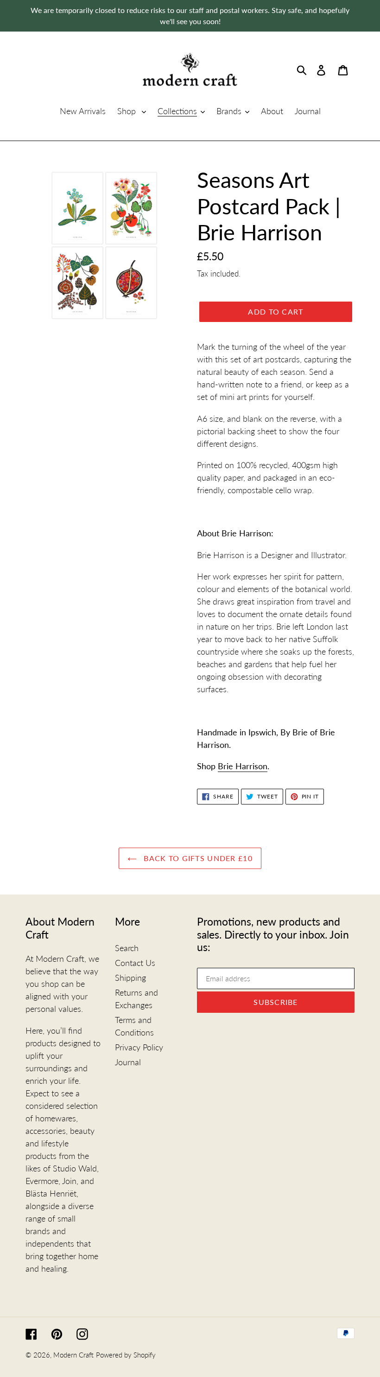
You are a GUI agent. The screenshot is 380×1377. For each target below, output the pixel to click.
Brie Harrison (242, 766)
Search (127, 948)
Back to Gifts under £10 (197, 858)
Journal (128, 1062)
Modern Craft (73, 1355)
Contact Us (135, 963)
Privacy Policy (139, 1047)
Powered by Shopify (126, 1355)
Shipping (130, 977)
